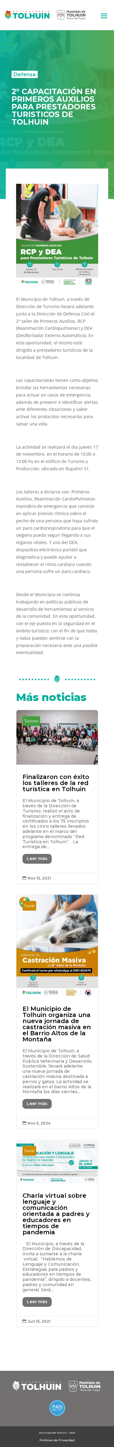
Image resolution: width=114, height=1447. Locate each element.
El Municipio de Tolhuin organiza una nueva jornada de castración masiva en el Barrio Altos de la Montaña (57, 1012)
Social (29, 905)
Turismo (31, 721)
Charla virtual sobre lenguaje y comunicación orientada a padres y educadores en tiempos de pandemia (57, 1233)
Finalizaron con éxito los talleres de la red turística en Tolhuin (57, 796)
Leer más (37, 858)
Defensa (24, 74)
